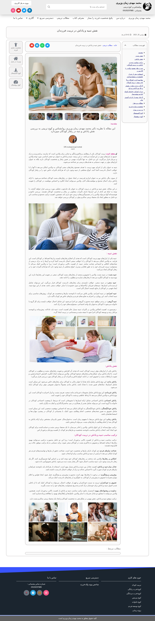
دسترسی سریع (46, 18)
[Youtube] (18, 10)
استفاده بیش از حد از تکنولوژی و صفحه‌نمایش (135, 75)
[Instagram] (13, 10)
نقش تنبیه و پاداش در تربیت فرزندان (77, 30)
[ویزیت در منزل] (16, 58)
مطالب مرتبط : (138, 103)
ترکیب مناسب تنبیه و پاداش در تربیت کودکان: (135, 64)
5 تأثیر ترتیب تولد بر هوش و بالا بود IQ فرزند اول (134, 87)
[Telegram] (33, 593)
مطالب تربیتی (63, 18)
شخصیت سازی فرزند (136, 107)
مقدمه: (140, 53)
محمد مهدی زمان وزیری (139, 18)
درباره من (120, 18)
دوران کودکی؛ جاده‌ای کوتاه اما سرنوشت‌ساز (134, 93)
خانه (115, 45)
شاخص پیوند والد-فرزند (89, 584)
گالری (31, 18)
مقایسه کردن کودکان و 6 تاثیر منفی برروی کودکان (134, 81)
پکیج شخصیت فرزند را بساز (100, 18)
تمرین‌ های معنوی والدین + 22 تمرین (134, 69)
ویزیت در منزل (138, 110)
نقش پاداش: (138, 59)
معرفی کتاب (78, 18)
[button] (125, 45)
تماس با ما (18, 18)
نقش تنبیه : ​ (139, 56)
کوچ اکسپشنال (138, 113)
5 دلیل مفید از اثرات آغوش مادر (134, 98)
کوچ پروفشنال (138, 116)
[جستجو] (49, 7)
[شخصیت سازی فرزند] (16, 45)
